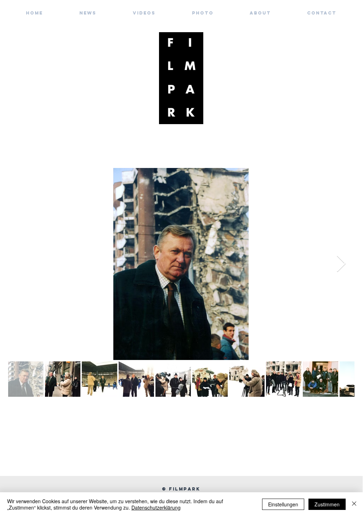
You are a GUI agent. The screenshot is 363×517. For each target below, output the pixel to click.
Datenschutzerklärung (156, 507)
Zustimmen (327, 504)
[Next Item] (341, 264)
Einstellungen (283, 504)
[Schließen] (354, 504)
